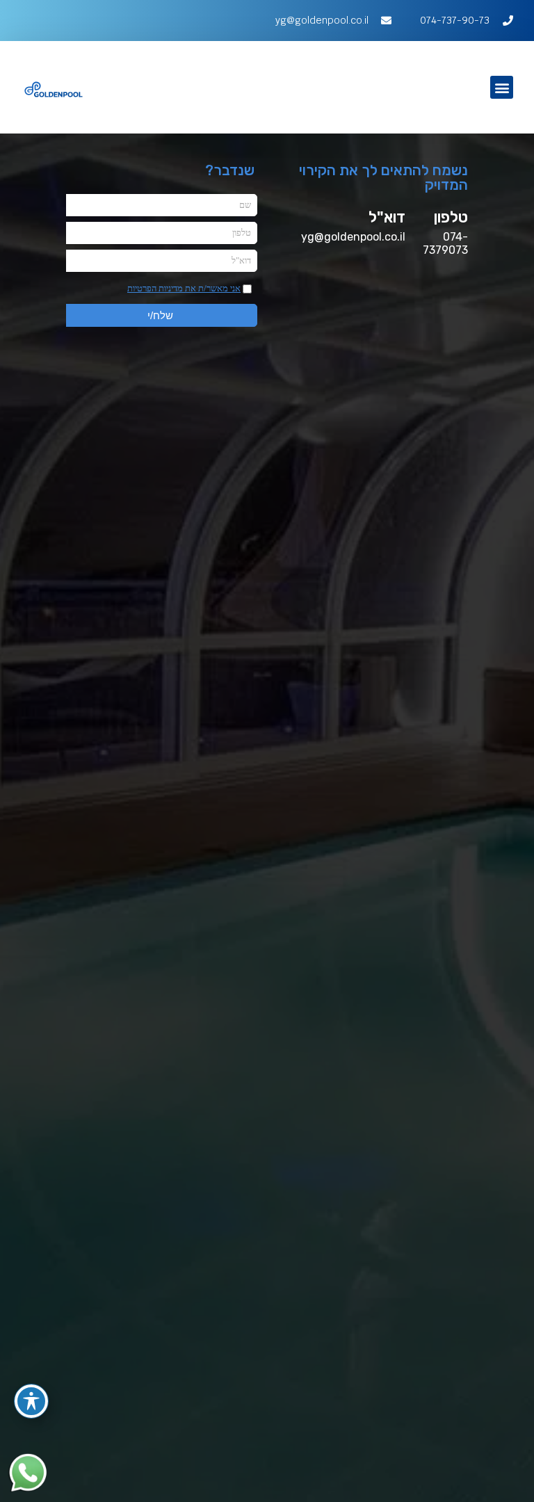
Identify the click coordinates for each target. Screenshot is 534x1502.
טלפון (451, 217)
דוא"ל (387, 217)
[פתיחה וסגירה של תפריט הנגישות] (31, 1401)
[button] (501, 87)
